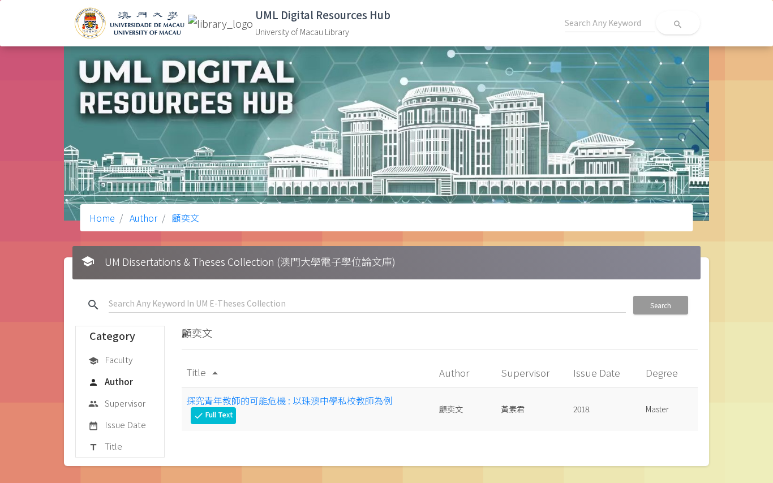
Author (142, 218)
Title (105, 445)
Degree (663, 372)
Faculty (110, 359)
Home (102, 218)
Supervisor (116, 402)
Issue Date (117, 424)
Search (660, 305)
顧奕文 (184, 218)
